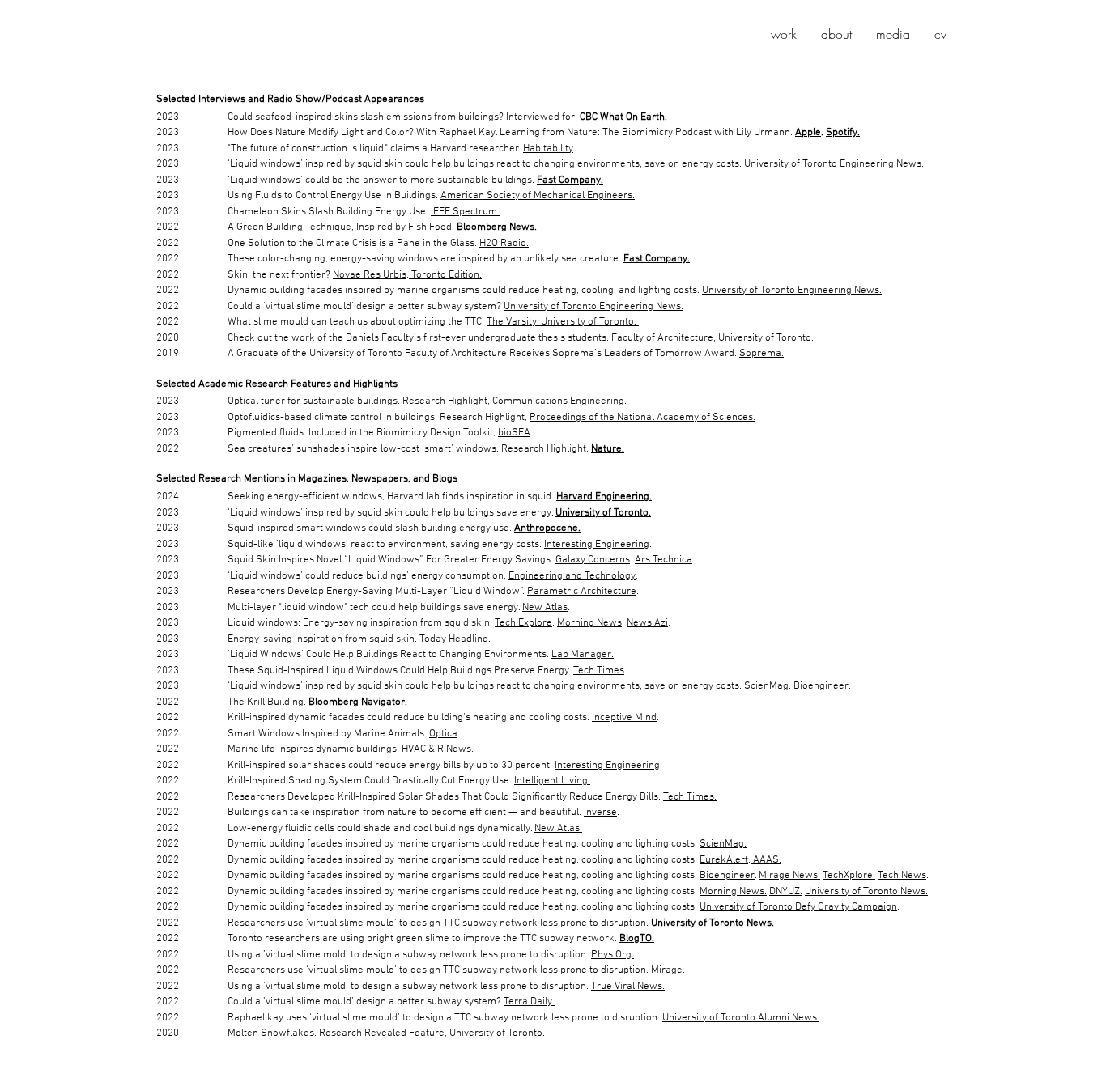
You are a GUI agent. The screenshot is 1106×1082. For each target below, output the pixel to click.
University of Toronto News (711, 923)
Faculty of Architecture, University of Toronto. (712, 338)
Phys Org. (612, 954)
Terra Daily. (529, 1001)
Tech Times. (690, 797)
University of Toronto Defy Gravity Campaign (798, 907)
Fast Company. (570, 180)
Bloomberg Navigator (356, 702)
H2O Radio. (504, 243)
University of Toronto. (603, 513)
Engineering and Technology (572, 576)
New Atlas (545, 607)
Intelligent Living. (552, 780)
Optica (443, 734)
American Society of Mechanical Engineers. (537, 195)
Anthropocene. (547, 528)
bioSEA (514, 432)
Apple (808, 132)
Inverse (600, 812)
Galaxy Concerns (592, 560)
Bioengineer (821, 686)
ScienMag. (723, 844)
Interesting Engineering (596, 544)
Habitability (548, 148)
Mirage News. (789, 875)
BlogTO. (636, 938)
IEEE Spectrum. (465, 212)
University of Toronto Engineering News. (792, 290)
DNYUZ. (785, 891)
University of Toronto (495, 1033)
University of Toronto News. (866, 891)
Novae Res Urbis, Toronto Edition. (407, 275)
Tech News (902, 875)
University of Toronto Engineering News (832, 164)
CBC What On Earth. (623, 117)
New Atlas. (558, 828)
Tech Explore (523, 623)
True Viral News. (628, 986)
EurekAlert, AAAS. (740, 860)
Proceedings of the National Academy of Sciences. (642, 417)
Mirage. (668, 970)
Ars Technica (663, 560)
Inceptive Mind (624, 717)
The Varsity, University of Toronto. (563, 322)
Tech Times (598, 670)
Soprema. (761, 353)
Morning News (589, 623)
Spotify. (843, 132)
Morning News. (733, 891)
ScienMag (766, 686)
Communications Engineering (558, 401)
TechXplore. (849, 875)
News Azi (647, 623)
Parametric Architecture (581, 591)
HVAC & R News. (438, 749)
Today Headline (453, 639)
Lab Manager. (582, 654)
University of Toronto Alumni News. (740, 1018)
